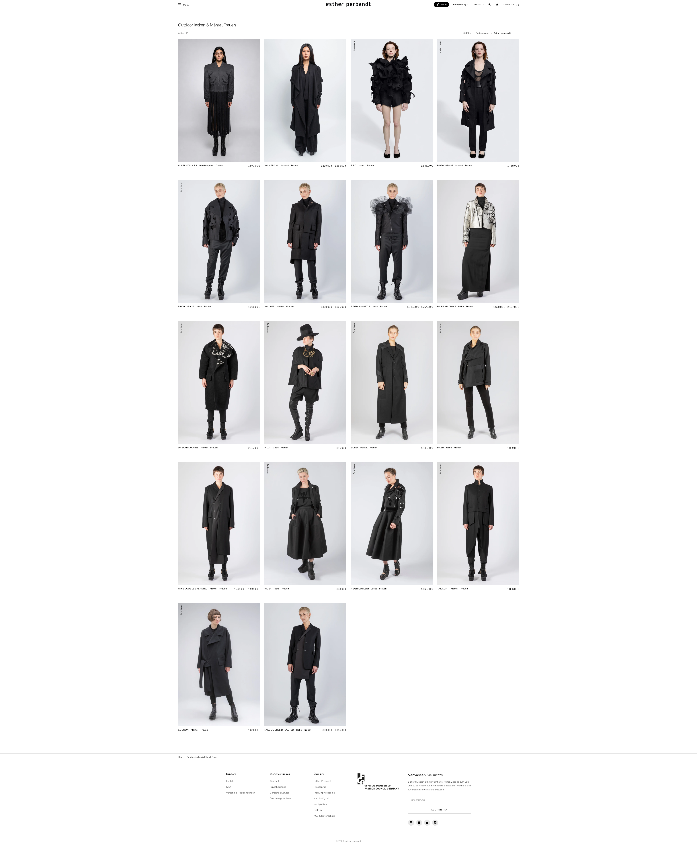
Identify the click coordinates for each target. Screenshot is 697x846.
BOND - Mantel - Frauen (364, 447)
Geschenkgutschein (280, 798)
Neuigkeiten (320, 804)
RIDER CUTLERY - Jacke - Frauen (368, 588)
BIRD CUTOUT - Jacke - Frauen (194, 306)
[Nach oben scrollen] (692, 841)
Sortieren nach (483, 33)
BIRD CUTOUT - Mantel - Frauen (454, 165)
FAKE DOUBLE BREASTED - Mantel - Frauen (202, 588)
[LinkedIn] (435, 823)
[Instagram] (411, 823)
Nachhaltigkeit (322, 798)
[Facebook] (419, 823)
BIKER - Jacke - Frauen (449, 447)
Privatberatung (278, 787)
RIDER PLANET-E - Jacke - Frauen (369, 306)
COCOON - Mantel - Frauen (193, 730)
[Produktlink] (219, 106)
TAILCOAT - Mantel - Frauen (452, 588)
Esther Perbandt (322, 781)
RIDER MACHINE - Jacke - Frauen (455, 306)
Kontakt (230, 781)
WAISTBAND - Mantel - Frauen (281, 165)
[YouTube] (427, 823)
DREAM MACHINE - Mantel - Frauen (198, 447)
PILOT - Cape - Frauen (276, 447)
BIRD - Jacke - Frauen (362, 165)
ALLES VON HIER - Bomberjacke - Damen (200, 165)
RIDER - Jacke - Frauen (276, 588)
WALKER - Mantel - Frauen (279, 306)
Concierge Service (279, 792)
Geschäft (274, 781)
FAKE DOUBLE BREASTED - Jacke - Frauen (287, 730)
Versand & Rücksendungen (240, 792)
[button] (489, 4)
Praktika (318, 810)
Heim (180, 757)
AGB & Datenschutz (324, 816)
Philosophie (320, 787)
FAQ (228, 787)
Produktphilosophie (324, 792)
